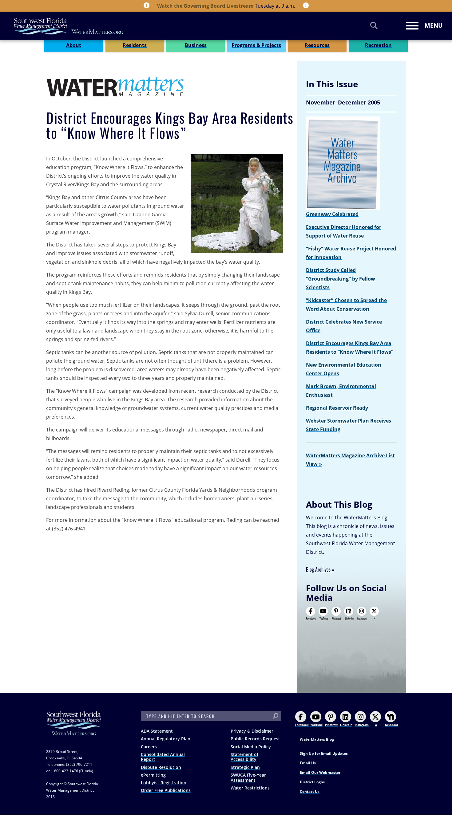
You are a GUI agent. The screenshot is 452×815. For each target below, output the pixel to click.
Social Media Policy (251, 747)
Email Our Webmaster (320, 772)
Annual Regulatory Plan (165, 739)
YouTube (323, 618)
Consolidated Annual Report (163, 756)
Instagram (362, 618)
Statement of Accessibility (244, 756)
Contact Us (309, 791)
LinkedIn (349, 618)
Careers (149, 747)
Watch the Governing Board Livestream (205, 5)
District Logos (312, 782)
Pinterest (336, 618)
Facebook (311, 618)
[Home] (69, 26)
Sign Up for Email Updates (324, 753)
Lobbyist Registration (163, 782)
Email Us (308, 763)
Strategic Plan (245, 767)
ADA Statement (157, 731)
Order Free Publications (166, 790)
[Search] (374, 25)
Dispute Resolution (161, 767)
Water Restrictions (250, 788)
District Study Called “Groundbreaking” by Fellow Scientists (340, 279)
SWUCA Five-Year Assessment (248, 777)
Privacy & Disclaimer (252, 731)
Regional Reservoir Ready (337, 407)
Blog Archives (318, 569)
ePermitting (153, 775)
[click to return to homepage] (73, 729)
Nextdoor (391, 725)
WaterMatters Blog (317, 739)
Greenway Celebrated (332, 214)
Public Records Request (255, 739)
